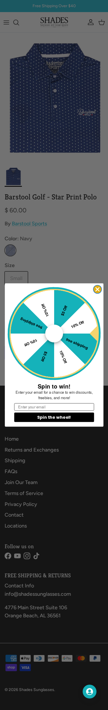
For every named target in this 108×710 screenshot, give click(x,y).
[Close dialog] (97, 289)
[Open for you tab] (89, 691)
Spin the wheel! (54, 417)
